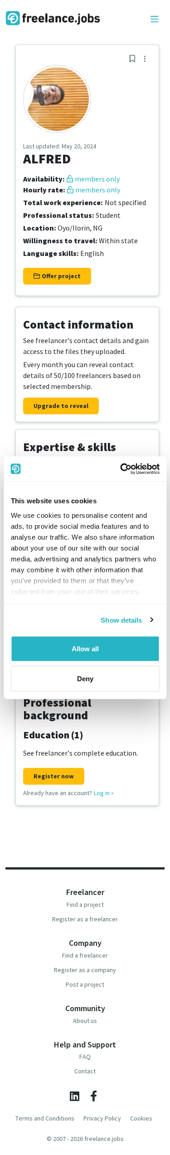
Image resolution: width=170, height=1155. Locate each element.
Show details (121, 620)
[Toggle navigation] (155, 19)
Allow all (85, 649)
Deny (85, 678)
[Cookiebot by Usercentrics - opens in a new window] (121, 469)
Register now (54, 776)
